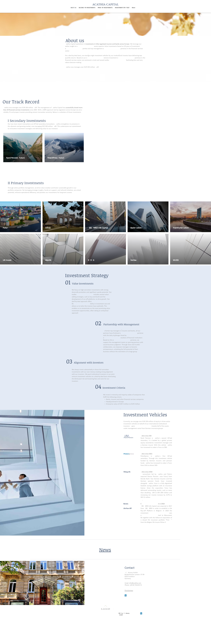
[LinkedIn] (126, 595)
